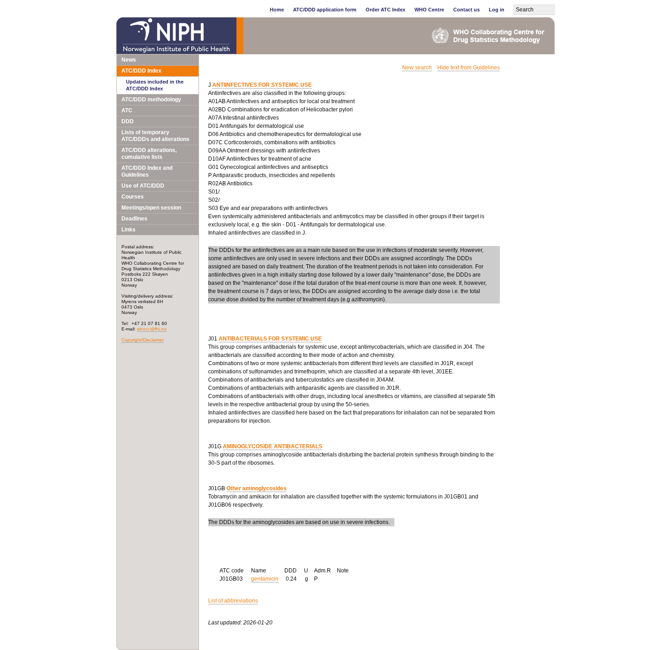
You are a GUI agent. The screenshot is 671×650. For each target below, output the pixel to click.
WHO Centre (429, 9)
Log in (496, 9)
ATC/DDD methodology (151, 99)
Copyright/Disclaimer (142, 339)
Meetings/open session (151, 207)
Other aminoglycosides (256, 488)
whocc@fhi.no (152, 328)
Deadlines (134, 218)
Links (128, 229)
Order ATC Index (385, 9)
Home (277, 9)
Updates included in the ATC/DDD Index (154, 85)
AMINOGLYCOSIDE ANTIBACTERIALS (272, 446)
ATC (126, 110)
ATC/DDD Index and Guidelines (147, 171)
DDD (127, 121)
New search (417, 67)
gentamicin (264, 579)
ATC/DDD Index (141, 71)
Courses (132, 197)
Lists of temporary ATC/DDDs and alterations (155, 135)
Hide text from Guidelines (468, 67)
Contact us (466, 9)
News (128, 60)
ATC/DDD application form (324, 9)
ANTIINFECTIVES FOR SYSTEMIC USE (262, 85)
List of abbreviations (233, 601)
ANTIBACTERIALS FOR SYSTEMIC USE (270, 338)
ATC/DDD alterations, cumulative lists (149, 153)
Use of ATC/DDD (142, 186)
